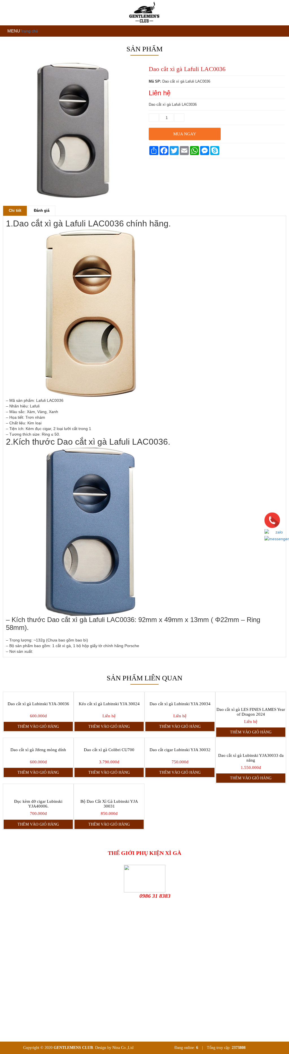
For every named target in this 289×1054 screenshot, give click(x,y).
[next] (136, 200)
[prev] (8, 200)
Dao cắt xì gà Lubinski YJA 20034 (180, 704)
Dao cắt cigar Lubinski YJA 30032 (180, 749)
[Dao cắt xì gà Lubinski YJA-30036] (38, 695)
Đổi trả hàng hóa (20, 989)
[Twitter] (64, 954)
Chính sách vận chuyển (25, 998)
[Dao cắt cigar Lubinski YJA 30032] (179, 741)
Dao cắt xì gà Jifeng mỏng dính (38, 749)
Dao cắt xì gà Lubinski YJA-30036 (38, 704)
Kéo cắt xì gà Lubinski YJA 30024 (109, 704)
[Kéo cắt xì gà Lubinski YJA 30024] (109, 695)
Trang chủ (29, 31)
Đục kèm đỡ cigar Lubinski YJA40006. (38, 803)
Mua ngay (184, 134)
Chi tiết (15, 210)
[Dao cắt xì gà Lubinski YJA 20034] (179, 695)
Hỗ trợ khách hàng (22, 980)
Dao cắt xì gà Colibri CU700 (109, 749)
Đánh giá (41, 210)
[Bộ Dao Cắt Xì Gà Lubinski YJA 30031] (109, 790)
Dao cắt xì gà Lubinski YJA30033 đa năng (251, 757)
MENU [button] (13, 30)
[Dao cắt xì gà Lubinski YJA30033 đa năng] (250, 744)
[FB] (40, 954)
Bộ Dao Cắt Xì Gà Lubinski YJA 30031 (109, 803)
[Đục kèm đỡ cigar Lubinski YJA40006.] (38, 790)
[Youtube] (82, 954)
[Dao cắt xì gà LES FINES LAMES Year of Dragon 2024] (250, 698)
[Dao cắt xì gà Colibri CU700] (109, 741)
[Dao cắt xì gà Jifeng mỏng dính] (38, 741)
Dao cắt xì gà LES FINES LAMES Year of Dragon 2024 (250, 711)
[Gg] (50, 954)
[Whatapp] (101, 954)
